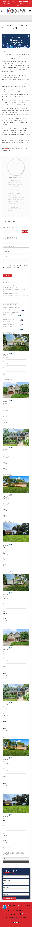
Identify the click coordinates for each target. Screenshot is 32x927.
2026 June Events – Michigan (10, 285)
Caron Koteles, (11, 31)
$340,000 (5, 307)
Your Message (6, 256)
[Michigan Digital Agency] (16, 922)
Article (15, 145)
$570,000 (5, 312)
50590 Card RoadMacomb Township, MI (8, 522)
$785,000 (5, 317)
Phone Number (6, 251)
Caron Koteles (14, 178)
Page (6, 148)
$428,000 (5, 321)
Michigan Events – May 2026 (10, 287)
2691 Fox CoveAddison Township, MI (8, 427)
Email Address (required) (8, 246)
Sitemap (13, 918)
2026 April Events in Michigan (10, 293)
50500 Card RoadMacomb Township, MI (8, 475)
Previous (5, 847)
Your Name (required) (8, 241)
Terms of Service (24, 267)
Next (9, 847)
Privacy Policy (13, 267)
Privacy (19, 918)
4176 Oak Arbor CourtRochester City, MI (8, 380)
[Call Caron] (2, 11)
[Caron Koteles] (16, 11)
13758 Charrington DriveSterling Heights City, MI (9, 333)
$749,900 (5, 326)
